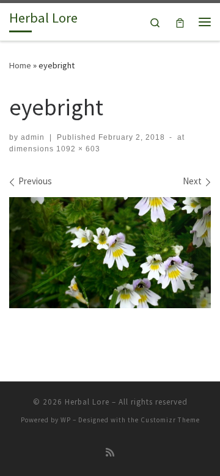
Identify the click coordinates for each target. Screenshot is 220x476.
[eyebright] (110, 252)
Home (20, 65)
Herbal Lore (87, 402)
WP (66, 420)
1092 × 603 (77, 149)
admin (33, 137)
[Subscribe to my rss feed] (110, 452)
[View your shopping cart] (180, 21)
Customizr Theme (170, 420)
